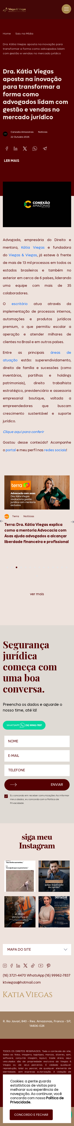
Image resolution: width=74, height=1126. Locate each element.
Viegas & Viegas (23, 255)
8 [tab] (39, 567)
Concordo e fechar (31, 1115)
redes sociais (55, 450)
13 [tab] (62, 567)
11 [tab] (53, 567)
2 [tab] (12, 567)
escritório (20, 304)
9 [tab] (44, 567)
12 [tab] (57, 567)
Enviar (57, 785)
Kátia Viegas (33, 247)
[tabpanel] (37, 513)
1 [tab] (7, 567)
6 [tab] (30, 567)
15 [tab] (37, 576)
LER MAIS (11, 161)
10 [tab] (48, 567)
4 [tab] (21, 567)
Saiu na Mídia (24, 33)
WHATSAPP (24, 725)
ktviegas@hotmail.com (22, 982)
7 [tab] (34, 567)
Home (7, 33)
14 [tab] (66, 567)
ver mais (37, 594)
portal (11, 450)
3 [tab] (16, 567)
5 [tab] (25, 567)
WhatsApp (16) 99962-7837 (48, 975)
